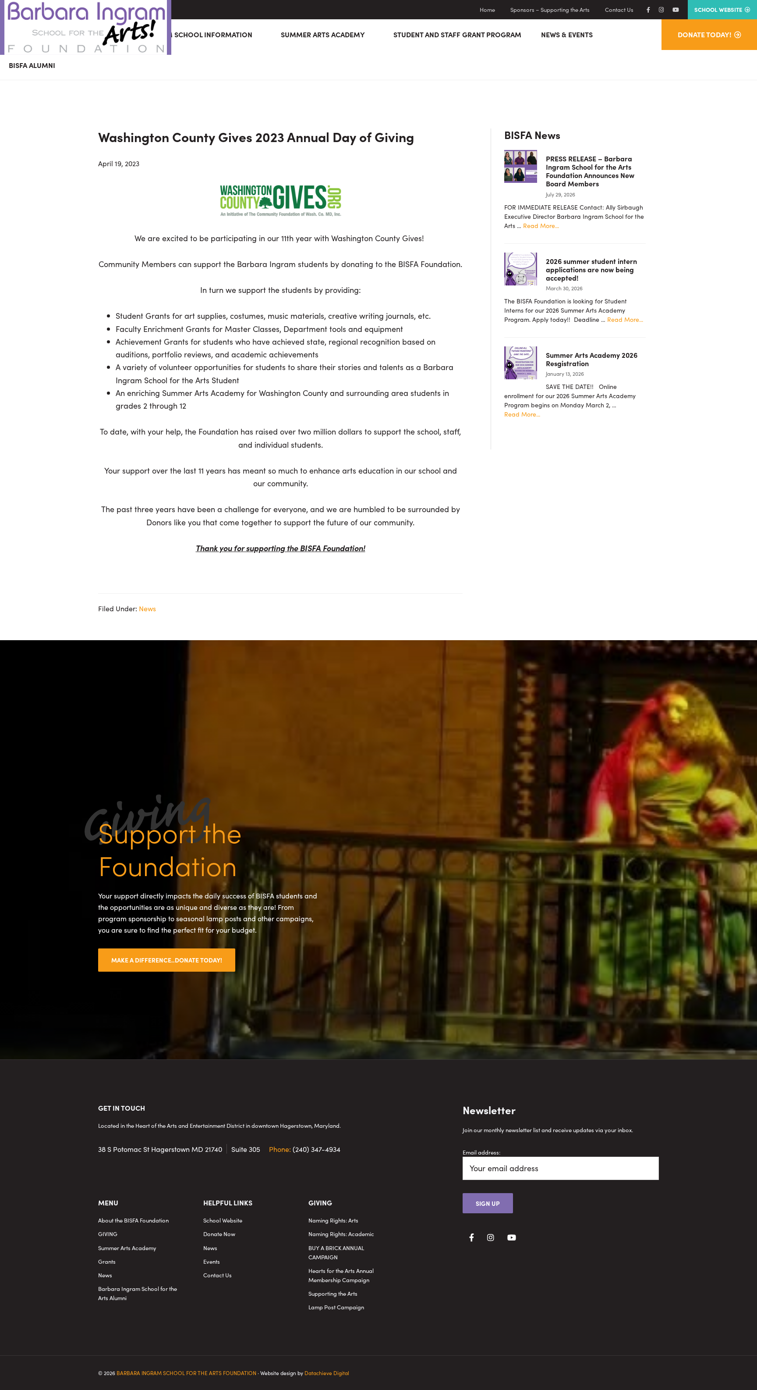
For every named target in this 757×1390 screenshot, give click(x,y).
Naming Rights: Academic (341, 1234)
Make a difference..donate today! (166, 959)
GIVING (107, 1234)
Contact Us (217, 1275)
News (147, 608)
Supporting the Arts (332, 1293)
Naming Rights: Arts (333, 1220)
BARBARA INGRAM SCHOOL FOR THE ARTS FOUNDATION (186, 1372)
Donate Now (219, 1234)
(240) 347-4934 (304, 1149)
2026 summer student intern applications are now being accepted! (591, 269)
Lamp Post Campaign (336, 1307)
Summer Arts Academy (127, 1248)
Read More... (541, 225)
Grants (107, 1261)
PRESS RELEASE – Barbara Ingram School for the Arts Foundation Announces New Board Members (590, 171)
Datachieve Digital (326, 1372)
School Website (222, 1220)
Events (211, 1261)
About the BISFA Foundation (133, 1220)
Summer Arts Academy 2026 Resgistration (591, 359)
